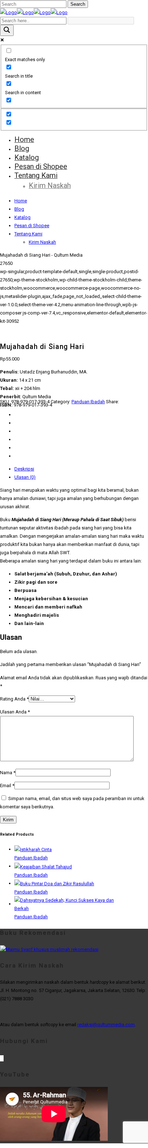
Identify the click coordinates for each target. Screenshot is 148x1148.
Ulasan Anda (15, 712)
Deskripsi (24, 469)
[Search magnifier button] (7, 30)
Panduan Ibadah (88, 401)
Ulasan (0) (25, 477)
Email (7, 785)
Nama (7, 772)
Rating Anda (14, 699)
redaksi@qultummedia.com (106, 1024)
